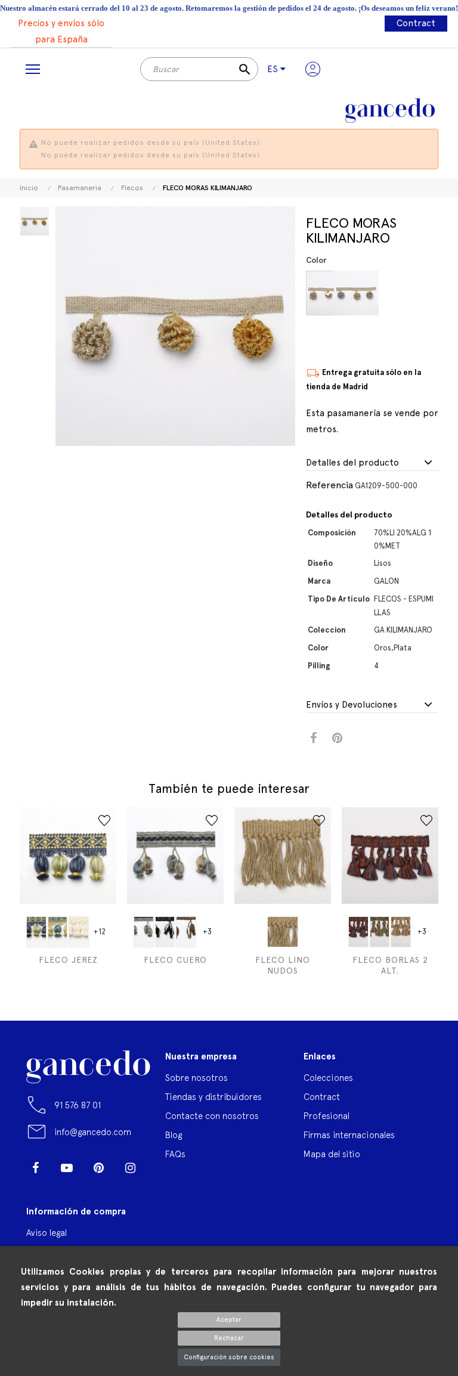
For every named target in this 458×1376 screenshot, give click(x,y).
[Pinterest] (98, 1168)
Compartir (313, 738)
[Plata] (358, 293)
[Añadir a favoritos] (104, 820)
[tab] (372, 463)
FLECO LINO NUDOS (282, 965)
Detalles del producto (352, 463)
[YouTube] (67, 1168)
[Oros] (330, 293)
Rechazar (229, 1338)
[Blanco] (78, 932)
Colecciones (328, 1078)
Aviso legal (46, 1233)
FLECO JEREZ (68, 960)
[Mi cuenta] (313, 69)
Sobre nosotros (196, 1078)
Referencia (329, 485)
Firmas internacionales (349, 1135)
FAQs (175, 1154)
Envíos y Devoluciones (351, 705)
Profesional (326, 1116)
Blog (173, 1135)
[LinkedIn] (35, 1186)
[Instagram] (130, 1168)
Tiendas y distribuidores (213, 1097)
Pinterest (337, 738)
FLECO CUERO (175, 960)
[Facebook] (35, 1168)
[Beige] (283, 932)
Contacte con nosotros (212, 1116)
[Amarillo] (36, 932)
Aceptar (229, 1320)
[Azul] (57, 932)
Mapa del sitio (332, 1154)
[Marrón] (186, 932)
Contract (416, 23)
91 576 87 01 (77, 1105)
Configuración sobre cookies (229, 1357)
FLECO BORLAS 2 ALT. (390, 965)
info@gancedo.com (92, 1132)
